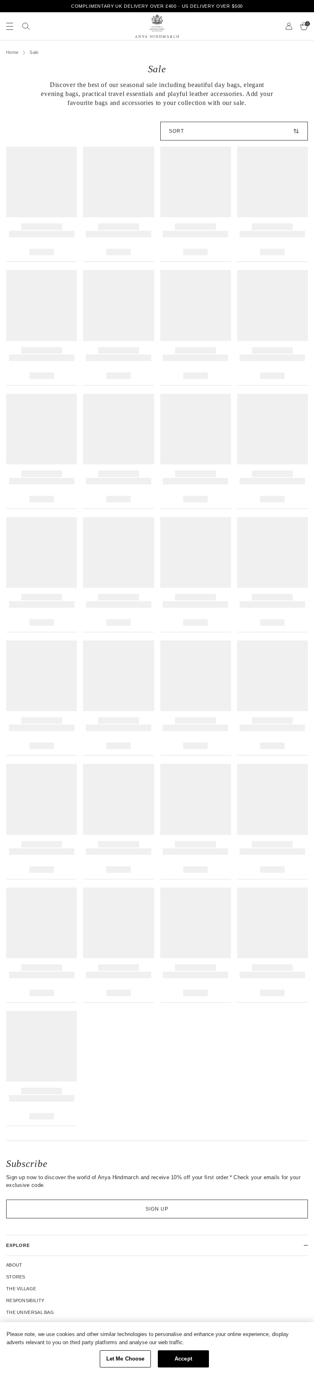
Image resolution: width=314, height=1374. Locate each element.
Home (12, 52)
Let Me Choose (125, 1359)
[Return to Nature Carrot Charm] (195, 451)
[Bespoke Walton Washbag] (118, 574)
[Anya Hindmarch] (157, 26)
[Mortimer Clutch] (41, 945)
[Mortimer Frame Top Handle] (195, 821)
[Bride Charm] (41, 451)
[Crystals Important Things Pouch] (41, 327)
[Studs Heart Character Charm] (118, 204)
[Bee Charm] (41, 204)
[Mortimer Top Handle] (272, 945)
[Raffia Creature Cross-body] (118, 821)
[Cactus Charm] (118, 327)
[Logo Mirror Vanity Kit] (272, 821)
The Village (21, 1288)
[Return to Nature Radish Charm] (41, 574)
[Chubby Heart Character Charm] (272, 204)
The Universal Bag (30, 1312)
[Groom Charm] (272, 327)
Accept (183, 1359)
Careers (17, 1324)
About (14, 1264)
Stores (15, 1276)
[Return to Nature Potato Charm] (272, 451)
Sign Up (157, 1209)
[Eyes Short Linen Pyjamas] (41, 698)
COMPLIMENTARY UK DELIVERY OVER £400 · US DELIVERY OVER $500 (157, 6)
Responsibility (25, 1300)
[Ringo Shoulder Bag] (118, 698)
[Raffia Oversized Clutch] (195, 698)
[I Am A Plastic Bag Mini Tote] (41, 821)
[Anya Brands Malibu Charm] (118, 451)
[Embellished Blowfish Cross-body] (272, 698)
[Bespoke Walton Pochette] (272, 574)
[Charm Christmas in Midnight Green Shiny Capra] (195, 945)
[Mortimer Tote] (195, 204)
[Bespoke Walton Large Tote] (195, 574)
